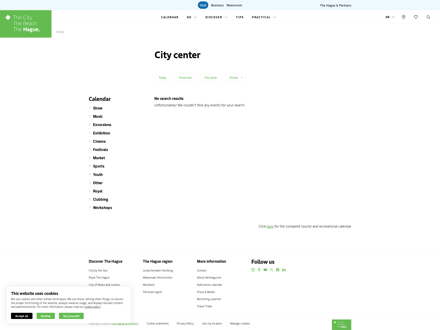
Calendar (170, 17)
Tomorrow (185, 77)
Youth (98, 174)
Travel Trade (204, 306)
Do (190, 17)
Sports (98, 166)
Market (99, 158)
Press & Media (206, 292)
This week (210, 77)
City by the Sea (98, 270)
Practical (262, 17)
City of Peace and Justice (104, 284)
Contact (202, 270)
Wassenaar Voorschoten (157, 277)
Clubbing (100, 199)
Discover (214, 17)
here (270, 226)
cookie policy (92, 306)
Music (98, 116)
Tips (240, 17)
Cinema (99, 141)
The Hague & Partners (335, 5)
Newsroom (234, 5)
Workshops (102, 207)
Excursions (102, 124)
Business (217, 5)
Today (162, 77)
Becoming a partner (209, 299)
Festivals (100, 149)
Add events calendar (209, 284)
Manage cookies (240, 323)
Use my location (212, 323)
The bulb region (152, 292)
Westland (148, 284)
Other (98, 183)
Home (60, 32)
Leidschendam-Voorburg (158, 270)
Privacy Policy (185, 323)
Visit (203, 5)
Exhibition (101, 133)
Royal (97, 191)
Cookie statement (158, 323)
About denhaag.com (209, 277)
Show (97, 108)
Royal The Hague (99, 277)
